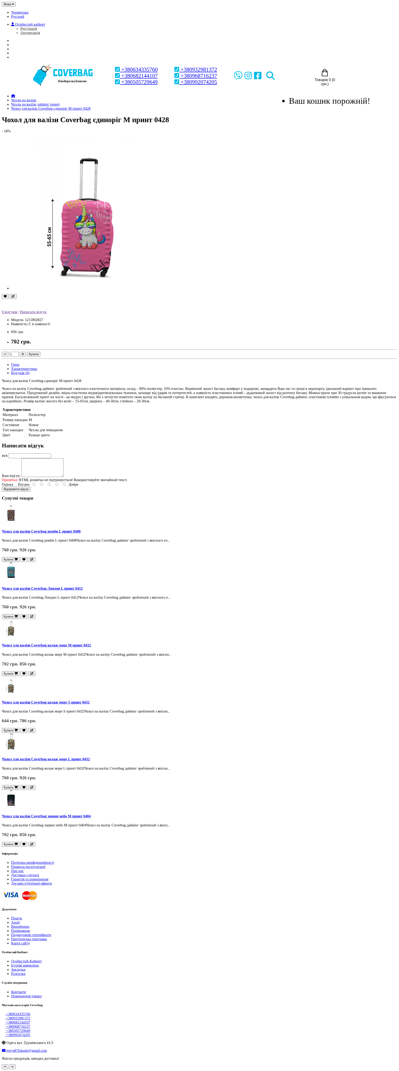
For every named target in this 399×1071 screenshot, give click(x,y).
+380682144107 (139, 76)
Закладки (18, 969)
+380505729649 (139, 82)
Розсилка (18, 974)
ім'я (4, 456)
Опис (15, 365)
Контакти (18, 992)
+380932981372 (198, 70)
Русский (17, 16)
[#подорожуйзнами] (63, 65)
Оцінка (7, 484)
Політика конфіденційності (32, 863)
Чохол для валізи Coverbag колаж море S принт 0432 (46, 702)
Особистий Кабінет (26, 961)
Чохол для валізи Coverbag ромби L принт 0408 (41, 531)
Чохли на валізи (23, 100)
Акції (15, 922)
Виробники (20, 926)
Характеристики (24, 369)
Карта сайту (20, 943)
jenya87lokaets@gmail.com (26, 1051)
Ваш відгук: (11, 476)
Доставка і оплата (25, 875)
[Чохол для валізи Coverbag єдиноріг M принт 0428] (87, 288)
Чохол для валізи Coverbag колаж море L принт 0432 (46, 759)
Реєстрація (28, 28)
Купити (34, 354)
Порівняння (20, 931)
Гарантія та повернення (29, 879)
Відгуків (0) (20, 373)
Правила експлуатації (28, 867)
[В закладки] (5, 296)
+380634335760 (139, 70)
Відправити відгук (16, 489)
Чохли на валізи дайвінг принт (35, 104)
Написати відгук (33, 312)
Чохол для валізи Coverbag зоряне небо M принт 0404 (46, 816)
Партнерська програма (29, 939)
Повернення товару (26, 996)
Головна (23, 40)
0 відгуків (9, 312)
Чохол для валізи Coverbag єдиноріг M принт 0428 (51, 108)
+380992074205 (198, 82)
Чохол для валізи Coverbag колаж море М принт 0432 (46, 645)
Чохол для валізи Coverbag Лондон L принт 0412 (42, 588)
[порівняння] (13, 296)
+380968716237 (198, 76)
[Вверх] (5, 1066)
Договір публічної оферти (31, 883)
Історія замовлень (25, 965)
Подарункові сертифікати (31, 935)
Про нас (21, 45)
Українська (19, 12)
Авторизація (30, 33)
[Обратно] (12, 1066)
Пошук (16, 918)
